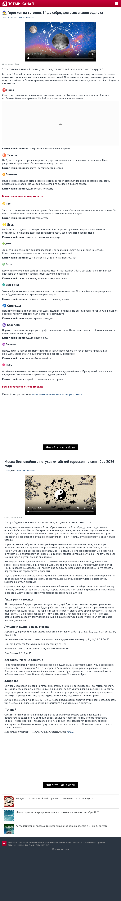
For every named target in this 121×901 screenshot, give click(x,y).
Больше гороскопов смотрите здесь (22, 196)
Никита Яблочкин (27, 17)
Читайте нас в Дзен (60, 447)
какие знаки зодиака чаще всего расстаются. (57, 394)
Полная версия (60, 849)
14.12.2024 (7, 17)
